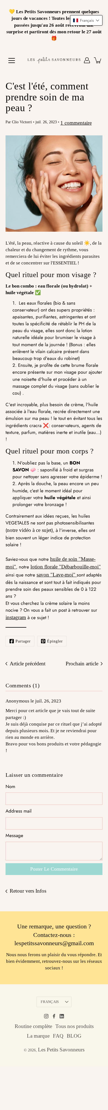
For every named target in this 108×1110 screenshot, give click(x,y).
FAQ (58, 1036)
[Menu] (12, 60)
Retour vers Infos (28, 891)
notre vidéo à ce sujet (29, 530)
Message (14, 835)
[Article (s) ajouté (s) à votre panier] (98, 60)
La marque (38, 1036)
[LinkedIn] (61, 1016)
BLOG (74, 1036)
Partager (23, 641)
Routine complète (33, 1026)
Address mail (19, 811)
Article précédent (27, 663)
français (50, 1002)
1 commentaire (76, 123)
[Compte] (87, 60)
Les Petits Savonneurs (61, 1049)
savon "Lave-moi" (56, 575)
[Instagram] (46, 1016)
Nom (10, 786)
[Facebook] (54, 1016)
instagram (16, 617)
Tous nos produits (74, 1026)
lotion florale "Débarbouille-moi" (65, 567)
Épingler (55, 641)
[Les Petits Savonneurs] (54, 60)
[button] (86, 20)
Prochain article (82, 663)
